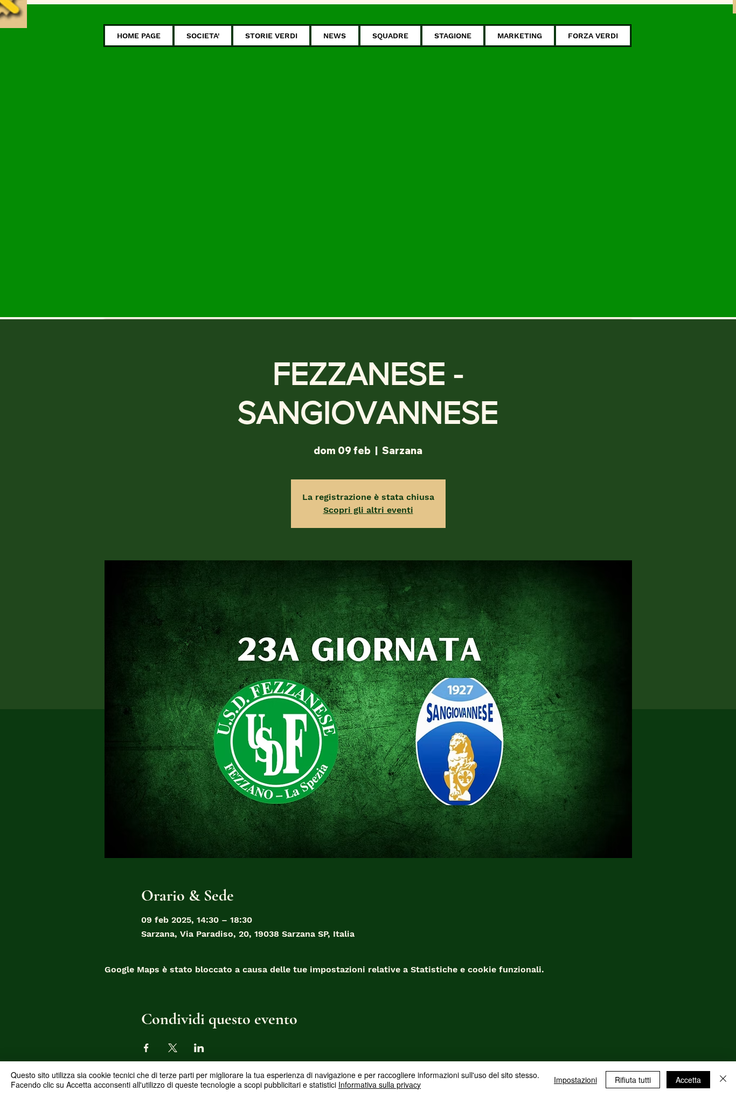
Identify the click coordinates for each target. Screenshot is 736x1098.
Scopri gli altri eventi (368, 510)
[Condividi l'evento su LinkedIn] (199, 1048)
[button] (202, 35)
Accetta (688, 1079)
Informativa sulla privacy (379, 1084)
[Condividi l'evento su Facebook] (146, 1048)
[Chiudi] (723, 1079)
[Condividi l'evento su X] (173, 1048)
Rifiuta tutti (633, 1079)
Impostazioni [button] (575, 1079)
